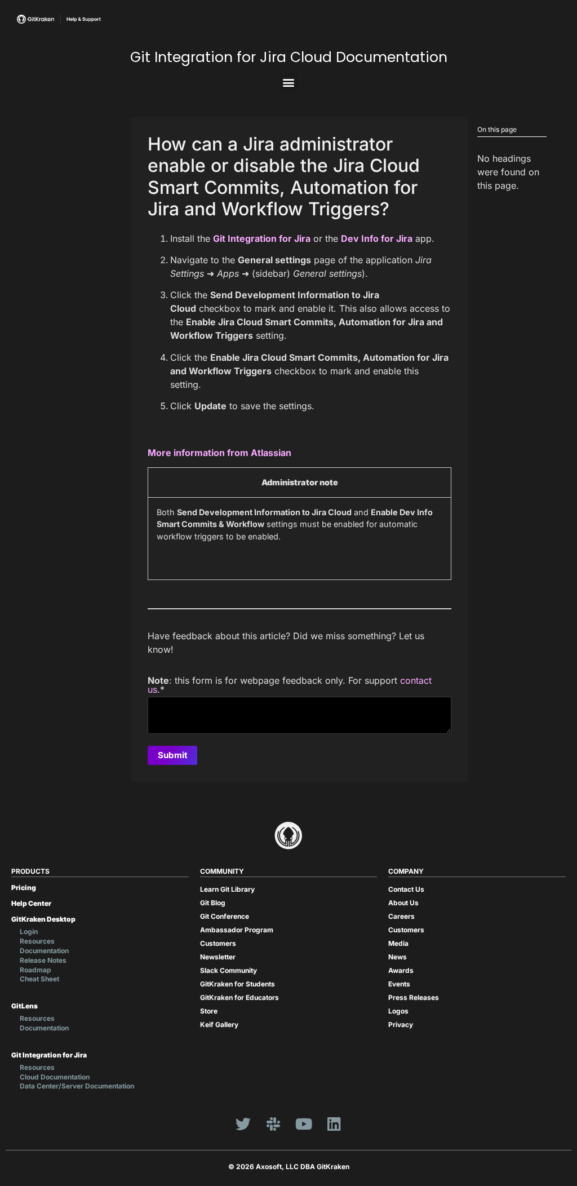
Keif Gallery (219, 1024)
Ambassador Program (236, 930)
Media (398, 943)
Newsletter (218, 957)
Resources (37, 941)
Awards (401, 970)
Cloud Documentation (55, 1077)
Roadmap (35, 970)
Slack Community (228, 970)
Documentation (44, 950)
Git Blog (212, 903)
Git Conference (224, 916)
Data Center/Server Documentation (77, 1086)
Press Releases (413, 997)
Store (209, 1011)
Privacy (400, 1024)
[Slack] (273, 1123)
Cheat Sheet (39, 979)
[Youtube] (303, 1123)
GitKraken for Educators (239, 997)
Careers (401, 916)
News (397, 957)
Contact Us (406, 889)
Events (399, 984)
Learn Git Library (227, 889)
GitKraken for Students (237, 984)
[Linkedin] (334, 1123)
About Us (403, 903)
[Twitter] (243, 1123)
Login (29, 931)
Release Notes (43, 960)
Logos (398, 1011)
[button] (288, 82)
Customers (218, 943)
